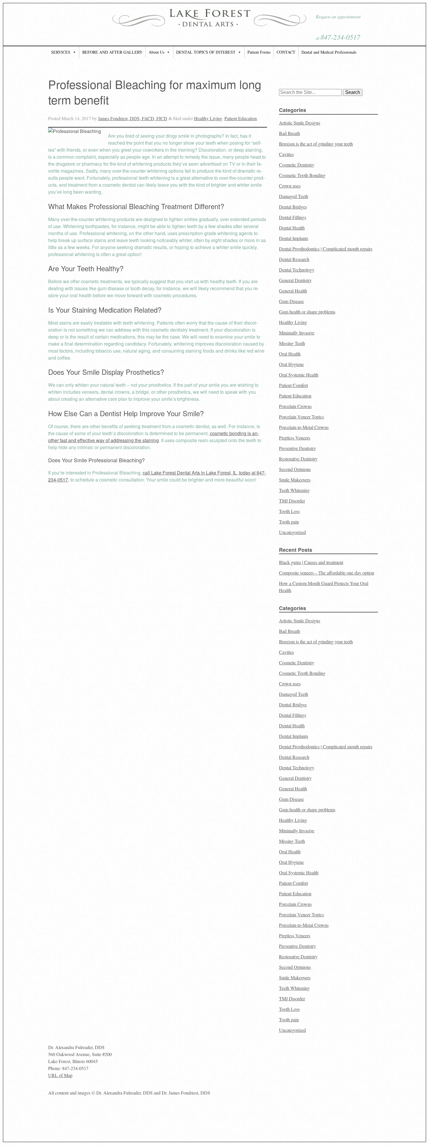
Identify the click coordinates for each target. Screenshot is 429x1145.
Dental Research (294, 259)
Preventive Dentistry (297, 448)
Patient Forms (259, 52)
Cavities (286, 154)
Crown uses (290, 186)
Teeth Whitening (294, 490)
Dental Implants (293, 238)
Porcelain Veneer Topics (301, 417)
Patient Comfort (293, 385)
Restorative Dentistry (298, 459)
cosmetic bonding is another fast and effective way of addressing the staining (153, 437)
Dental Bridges (293, 207)
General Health (293, 291)
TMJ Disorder (292, 501)
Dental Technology (296, 270)
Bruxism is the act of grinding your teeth (316, 144)
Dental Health (292, 228)
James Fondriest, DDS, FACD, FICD (132, 118)
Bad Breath (289, 133)
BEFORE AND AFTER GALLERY (112, 52)
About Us (156, 52)
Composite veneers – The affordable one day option (326, 573)
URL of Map (60, 1075)
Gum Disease (291, 301)
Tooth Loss (289, 511)
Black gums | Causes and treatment (311, 562)
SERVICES (60, 52)
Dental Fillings (292, 217)
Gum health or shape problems (307, 312)
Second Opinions (295, 469)
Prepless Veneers (294, 438)
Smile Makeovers (295, 480)
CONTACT (286, 52)
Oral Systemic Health (298, 375)
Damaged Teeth (293, 196)
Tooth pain (289, 522)
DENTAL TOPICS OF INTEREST (206, 52)
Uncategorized (292, 532)
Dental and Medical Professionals (328, 52)
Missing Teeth (292, 343)
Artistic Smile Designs (299, 123)
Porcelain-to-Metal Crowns (304, 427)
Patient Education (240, 118)
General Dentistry (295, 280)
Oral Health (290, 354)
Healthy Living (208, 118)
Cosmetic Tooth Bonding (302, 175)
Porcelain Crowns (295, 406)
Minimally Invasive (296, 333)
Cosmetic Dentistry (296, 165)
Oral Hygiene (291, 364)
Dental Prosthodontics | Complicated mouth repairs (325, 249)
